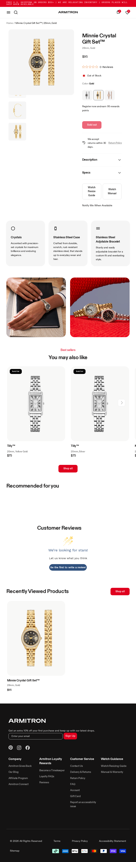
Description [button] (89, 159)
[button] (121, 403)
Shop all (68, 468)
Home (9, 23)
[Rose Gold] (109, 95)
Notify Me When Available (97, 205)
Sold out (92, 125)
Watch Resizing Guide (113, 766)
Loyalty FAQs (46, 776)
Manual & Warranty (112, 772)
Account (75, 790)
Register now (89, 106)
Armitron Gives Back (20, 766)
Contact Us (76, 766)
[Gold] (98, 95)
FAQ (72, 784)
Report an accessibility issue (83, 804)
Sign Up (70, 736)
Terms (56, 841)
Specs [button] (86, 172)
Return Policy (115, 143)
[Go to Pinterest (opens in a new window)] (10, 748)
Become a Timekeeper (52, 770)
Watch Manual (112, 191)
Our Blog (13, 772)
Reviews (44, 782)
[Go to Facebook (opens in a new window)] (28, 748)
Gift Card (75, 796)
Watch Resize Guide (91, 191)
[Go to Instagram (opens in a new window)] (19, 748)
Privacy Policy (80, 841)
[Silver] (87, 95)
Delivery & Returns (80, 772)
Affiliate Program (18, 778)
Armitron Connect (18, 784)
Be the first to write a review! (68, 567)
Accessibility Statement (112, 841)
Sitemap (14, 851)
